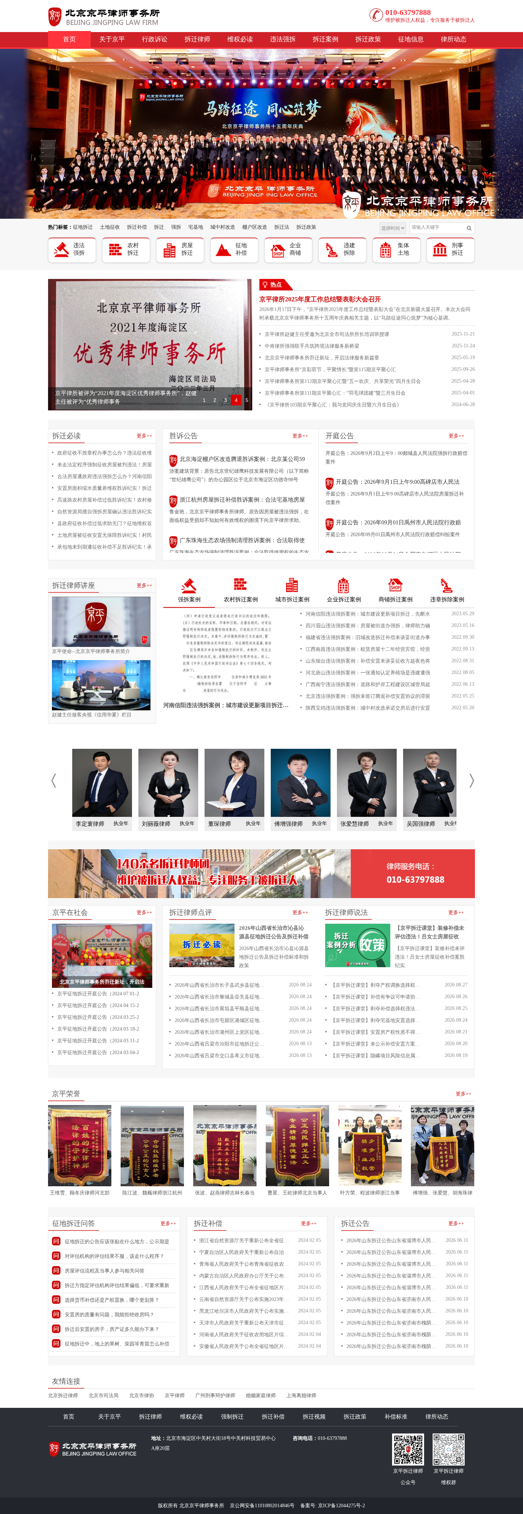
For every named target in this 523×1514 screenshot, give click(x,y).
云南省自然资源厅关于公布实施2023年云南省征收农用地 (245, 1299)
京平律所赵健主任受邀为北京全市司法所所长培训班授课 (327, 334)
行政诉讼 (155, 39)
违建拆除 (349, 249)
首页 (69, 39)
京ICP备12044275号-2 (341, 1505)
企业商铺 (295, 249)
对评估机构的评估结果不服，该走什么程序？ (114, 1256)
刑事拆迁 (457, 249)
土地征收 (110, 227)
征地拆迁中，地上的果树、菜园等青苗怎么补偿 (117, 1344)
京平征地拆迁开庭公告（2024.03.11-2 (98, 1040)
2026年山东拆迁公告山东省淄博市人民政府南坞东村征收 (393, 1287)
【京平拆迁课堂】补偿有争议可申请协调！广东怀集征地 (377, 997)
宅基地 (195, 227)
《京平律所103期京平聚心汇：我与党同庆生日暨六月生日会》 (333, 405)
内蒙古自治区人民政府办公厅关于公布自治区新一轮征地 (245, 1276)
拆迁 (159, 227)
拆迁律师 (197, 39)
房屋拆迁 (187, 249)
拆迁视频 (314, 1417)
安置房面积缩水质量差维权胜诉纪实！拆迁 (104, 488)
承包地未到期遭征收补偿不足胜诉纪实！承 (104, 547)
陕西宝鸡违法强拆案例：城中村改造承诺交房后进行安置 (368, 708)
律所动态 (453, 39)
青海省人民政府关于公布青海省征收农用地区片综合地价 (245, 1264)
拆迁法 (281, 227)
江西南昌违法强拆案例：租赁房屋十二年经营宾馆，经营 (368, 649)
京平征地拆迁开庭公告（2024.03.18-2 (98, 1029)
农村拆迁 (133, 249)
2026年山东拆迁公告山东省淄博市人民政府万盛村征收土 (393, 1264)
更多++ (144, 436)
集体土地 (403, 249)
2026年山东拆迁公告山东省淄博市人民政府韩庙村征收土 (393, 1252)
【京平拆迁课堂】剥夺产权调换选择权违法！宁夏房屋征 (377, 985)
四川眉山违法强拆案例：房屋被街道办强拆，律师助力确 (368, 625)
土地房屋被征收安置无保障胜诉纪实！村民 (104, 535)
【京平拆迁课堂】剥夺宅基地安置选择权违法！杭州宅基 (377, 1020)
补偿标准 (396, 1417)
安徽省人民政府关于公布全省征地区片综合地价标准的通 (245, 1346)
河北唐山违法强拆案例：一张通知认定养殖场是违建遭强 (368, 672)
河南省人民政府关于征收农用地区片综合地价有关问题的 (245, 1334)
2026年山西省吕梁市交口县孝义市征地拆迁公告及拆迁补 (221, 1055)
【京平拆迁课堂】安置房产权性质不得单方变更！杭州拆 (377, 1032)
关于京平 (112, 39)
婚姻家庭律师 (261, 1395)
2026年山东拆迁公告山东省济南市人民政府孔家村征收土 (393, 1299)
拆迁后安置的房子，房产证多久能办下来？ (112, 1329)
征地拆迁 (83, 227)
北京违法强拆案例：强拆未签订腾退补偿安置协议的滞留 (368, 696)
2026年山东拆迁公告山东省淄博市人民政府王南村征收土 (393, 1240)
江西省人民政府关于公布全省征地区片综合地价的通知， (245, 1287)
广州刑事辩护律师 (215, 1395)
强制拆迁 (232, 1417)
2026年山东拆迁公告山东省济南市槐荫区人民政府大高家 (393, 1334)
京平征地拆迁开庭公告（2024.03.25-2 (98, 1017)
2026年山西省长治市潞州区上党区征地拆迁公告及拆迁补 (221, 1032)
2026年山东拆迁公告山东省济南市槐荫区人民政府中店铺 (393, 1323)
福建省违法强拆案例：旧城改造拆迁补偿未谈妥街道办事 (368, 637)
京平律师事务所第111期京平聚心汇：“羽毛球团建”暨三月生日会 (335, 393)
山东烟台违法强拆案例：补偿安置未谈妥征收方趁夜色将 (368, 661)
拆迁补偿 (137, 227)
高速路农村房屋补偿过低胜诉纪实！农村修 (104, 500)
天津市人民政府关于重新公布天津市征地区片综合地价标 (245, 1323)
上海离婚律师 (301, 1395)
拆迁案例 (325, 39)
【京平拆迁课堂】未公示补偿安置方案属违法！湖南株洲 (377, 1044)
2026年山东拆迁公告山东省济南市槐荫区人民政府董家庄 (393, 1346)
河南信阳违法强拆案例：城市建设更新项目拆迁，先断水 (368, 614)
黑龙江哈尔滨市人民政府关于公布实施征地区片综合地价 (245, 1311)
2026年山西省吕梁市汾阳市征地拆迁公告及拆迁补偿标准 (221, 1044)
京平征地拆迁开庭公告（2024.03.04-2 (98, 1052)
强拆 (176, 227)
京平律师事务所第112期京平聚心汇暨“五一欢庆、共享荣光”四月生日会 (343, 381)
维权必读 (240, 39)
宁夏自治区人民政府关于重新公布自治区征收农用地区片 (245, 1252)
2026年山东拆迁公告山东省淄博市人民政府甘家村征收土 (393, 1276)
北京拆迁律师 (63, 1395)
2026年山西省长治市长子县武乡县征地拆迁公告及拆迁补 (221, 985)
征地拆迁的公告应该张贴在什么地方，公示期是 (117, 1241)
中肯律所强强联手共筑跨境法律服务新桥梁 (312, 346)
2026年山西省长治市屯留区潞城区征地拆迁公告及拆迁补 (221, 1020)
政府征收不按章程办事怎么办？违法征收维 (104, 453)
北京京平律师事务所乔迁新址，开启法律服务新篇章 (322, 358)
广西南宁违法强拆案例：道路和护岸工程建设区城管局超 (368, 684)
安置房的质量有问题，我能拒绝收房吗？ (109, 1314)
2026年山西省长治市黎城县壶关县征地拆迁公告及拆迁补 (221, 997)
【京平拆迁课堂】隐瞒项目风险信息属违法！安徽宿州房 (377, 1055)
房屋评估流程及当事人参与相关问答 (104, 1271)
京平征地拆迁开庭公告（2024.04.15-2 (98, 1005)
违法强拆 (283, 39)
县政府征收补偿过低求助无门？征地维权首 (104, 523)
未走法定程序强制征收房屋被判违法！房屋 (104, 464)
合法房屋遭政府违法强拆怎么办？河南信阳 (104, 476)
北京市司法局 (103, 1395)
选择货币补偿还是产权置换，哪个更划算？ (112, 1300)
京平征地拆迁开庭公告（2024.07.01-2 (98, 993)
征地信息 (411, 39)
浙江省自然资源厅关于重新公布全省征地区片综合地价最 (245, 1240)
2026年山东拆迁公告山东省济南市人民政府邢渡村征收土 (393, 1311)
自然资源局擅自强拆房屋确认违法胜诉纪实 (104, 511)
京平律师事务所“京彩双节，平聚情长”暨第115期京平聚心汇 (330, 369)
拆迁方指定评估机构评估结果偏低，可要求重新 (117, 1285)
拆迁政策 (368, 39)
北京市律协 (141, 1395)
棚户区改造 (254, 227)
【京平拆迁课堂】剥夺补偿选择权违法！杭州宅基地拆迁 (377, 1008)
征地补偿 (241, 249)
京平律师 (175, 1395)
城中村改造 (222, 227)
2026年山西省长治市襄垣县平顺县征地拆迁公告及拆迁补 (221, 1008)
